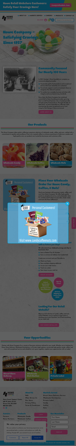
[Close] (67, 204)
